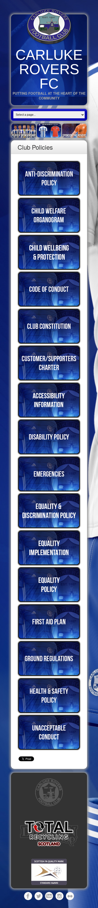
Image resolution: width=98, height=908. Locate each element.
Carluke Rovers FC (49, 69)
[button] (49, 834)
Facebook (28, 896)
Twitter (38, 896)
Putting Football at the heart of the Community (49, 95)
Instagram (59, 896)
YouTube (49, 896)
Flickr (70, 896)
